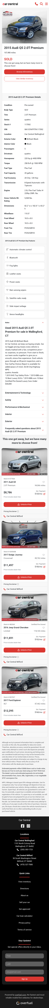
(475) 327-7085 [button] (26, 864)
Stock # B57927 (9, 697)
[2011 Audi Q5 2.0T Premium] (24, 461)
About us (24, 895)
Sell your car (24, 902)
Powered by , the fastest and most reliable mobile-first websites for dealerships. (24, 996)
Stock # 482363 (9, 624)
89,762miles (40, 558)
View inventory (24, 882)
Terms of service (24, 930)
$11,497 (8, 565)
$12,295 (8, 710)
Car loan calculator (25, 916)
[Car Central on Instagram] (27, 825)
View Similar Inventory (24, 79)
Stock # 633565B (10, 552)
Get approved (24, 909)
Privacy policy (24, 923)
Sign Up (25, 979)
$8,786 (8, 492)
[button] (36, 3)
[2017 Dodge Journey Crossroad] (24, 534)
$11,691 (8, 637)
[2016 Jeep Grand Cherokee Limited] (24, 607)
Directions (24, 888)
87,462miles (40, 704)
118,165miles (39, 631)
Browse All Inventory (25, 72)
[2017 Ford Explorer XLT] (24, 680)
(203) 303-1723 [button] (26, 849)
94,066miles (40, 485)
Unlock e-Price (26, 504)
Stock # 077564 (9, 479)
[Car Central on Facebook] (21, 825)
